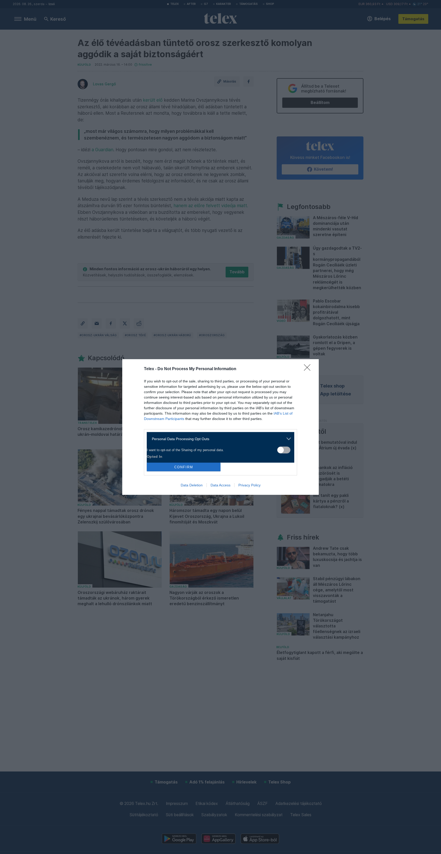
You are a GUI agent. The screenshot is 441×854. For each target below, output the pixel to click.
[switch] (283, 450)
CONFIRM (183, 467)
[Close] (309, 369)
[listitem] (218, 438)
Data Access (220, 485)
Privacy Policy (249, 485)
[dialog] (220, 427)
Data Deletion (192, 485)
